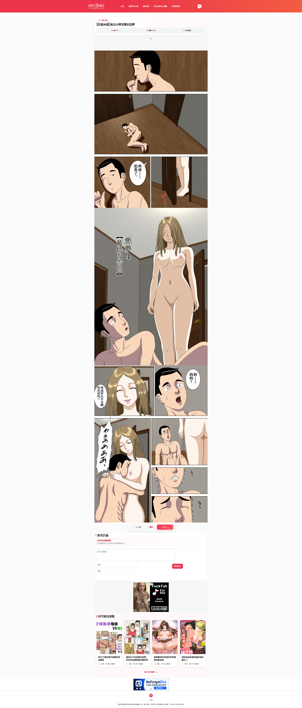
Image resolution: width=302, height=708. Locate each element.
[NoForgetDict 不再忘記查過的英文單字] (151, 684)
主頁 (122, 6)
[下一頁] (179, 286)
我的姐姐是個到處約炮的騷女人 (193, 658)
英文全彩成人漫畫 (160, 6)
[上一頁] (122, 286)
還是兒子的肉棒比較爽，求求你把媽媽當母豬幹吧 (137, 658)
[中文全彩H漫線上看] (96, 6)
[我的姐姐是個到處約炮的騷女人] (193, 637)
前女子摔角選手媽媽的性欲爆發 (109, 658)
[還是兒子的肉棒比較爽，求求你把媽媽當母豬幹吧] (137, 637)
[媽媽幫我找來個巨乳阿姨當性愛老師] (165, 637)
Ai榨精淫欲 (176, 6)
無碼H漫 (146, 6)
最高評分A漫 (133, 6)
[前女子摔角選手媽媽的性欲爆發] (109, 637)
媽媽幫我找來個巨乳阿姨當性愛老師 (165, 658)
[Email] (151, 695)
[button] (199, 6)
